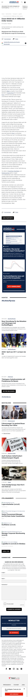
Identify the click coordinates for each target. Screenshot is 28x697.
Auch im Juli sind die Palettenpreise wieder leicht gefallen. (14, 281)
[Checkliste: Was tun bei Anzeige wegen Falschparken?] (14, 238)
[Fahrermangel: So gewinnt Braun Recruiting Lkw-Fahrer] (14, 412)
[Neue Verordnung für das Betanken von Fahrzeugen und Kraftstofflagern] (14, 310)
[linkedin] (17, 668)
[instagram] (14, 668)
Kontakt (16, 685)
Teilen (16, 39)
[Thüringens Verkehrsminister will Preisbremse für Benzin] (14, 368)
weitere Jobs (6, 551)
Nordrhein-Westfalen (13, 171)
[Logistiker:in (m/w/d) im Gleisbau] (9, 542)
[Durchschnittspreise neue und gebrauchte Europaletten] (14, 265)
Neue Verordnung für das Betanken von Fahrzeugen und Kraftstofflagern (14, 323)
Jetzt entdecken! (14, 694)
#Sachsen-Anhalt (11, 453)
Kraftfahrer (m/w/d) (9, 525)
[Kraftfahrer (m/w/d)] (7, 523)
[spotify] (21, 668)
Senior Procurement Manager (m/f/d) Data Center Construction (13, 515)
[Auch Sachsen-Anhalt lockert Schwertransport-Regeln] (14, 444)
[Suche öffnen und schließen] (21, 2)
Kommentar (4, 584)
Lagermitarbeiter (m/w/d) (11, 504)
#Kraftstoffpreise (8, 301)
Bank (8, 91)
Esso (3, 94)
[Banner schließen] (23, 688)
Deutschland (10, 93)
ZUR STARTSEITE (8, 218)
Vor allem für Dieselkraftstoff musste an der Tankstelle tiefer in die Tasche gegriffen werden (14, 357)
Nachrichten (8, 14)
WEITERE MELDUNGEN (9, 391)
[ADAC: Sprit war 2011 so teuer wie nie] (14, 340)
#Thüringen (10, 376)
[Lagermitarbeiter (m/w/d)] (8, 502)
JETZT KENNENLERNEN (14, 286)
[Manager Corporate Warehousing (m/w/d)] (12, 531)
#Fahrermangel (11, 421)
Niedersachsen (6, 173)
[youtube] (10, 668)
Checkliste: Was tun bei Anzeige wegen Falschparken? (14, 250)
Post (13, 133)
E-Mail (3, 572)
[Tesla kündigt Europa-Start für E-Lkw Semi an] (14, 473)
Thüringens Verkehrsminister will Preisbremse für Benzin (13, 380)
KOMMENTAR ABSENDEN (14, 609)
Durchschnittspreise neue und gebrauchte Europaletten (13, 277)
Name (3, 578)
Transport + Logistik (17, 14)
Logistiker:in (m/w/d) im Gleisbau (13, 544)
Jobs (23, 685)
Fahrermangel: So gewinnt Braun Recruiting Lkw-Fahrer (13, 424)
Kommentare (7, 39)
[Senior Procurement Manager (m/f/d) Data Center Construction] (14, 511)
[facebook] (6, 668)
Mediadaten (7, 685)
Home (3, 14)
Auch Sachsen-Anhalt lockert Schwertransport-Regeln (12, 457)
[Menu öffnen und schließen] (2, 2)
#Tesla (9, 482)
